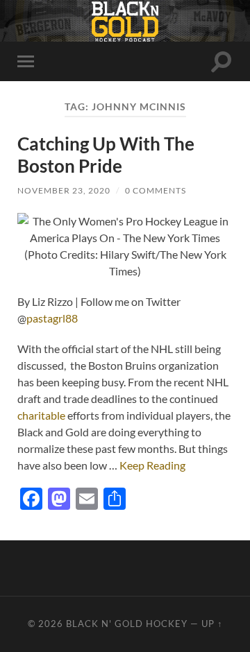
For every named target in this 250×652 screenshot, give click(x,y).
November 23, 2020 (63, 190)
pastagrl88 (52, 318)
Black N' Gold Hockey (127, 623)
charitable (41, 415)
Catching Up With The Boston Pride (105, 154)
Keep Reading (152, 465)
